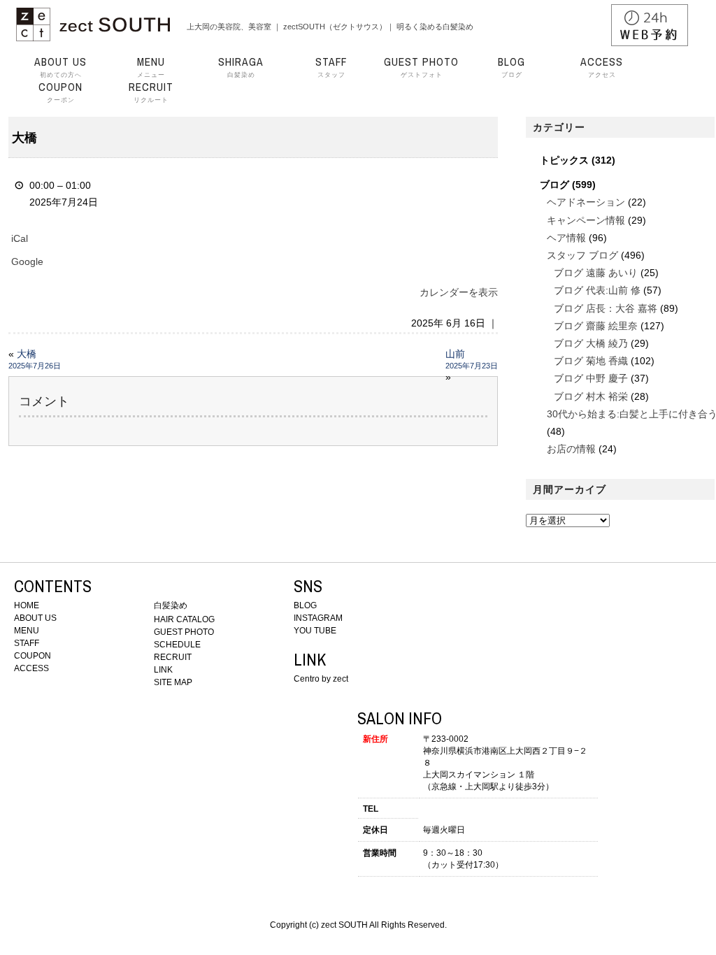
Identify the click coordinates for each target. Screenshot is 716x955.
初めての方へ (60, 67)
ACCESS (31, 668)
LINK (163, 670)
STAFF (26, 643)
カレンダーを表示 (459, 292)
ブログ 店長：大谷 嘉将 (605, 308)
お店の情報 (571, 448)
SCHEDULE (177, 644)
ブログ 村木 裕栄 (591, 396)
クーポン (60, 92)
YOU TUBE (315, 631)
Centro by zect (321, 679)
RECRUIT (173, 657)
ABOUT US (35, 618)
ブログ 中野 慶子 (591, 378)
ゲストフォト (421, 67)
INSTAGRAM (318, 618)
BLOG (305, 605)
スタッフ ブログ (582, 255)
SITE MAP (173, 682)
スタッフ (331, 67)
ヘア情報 (566, 237)
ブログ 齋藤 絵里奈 (596, 325)
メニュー (151, 67)
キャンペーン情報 (586, 220)
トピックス (564, 160)
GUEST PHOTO (184, 632)
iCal (19, 238)
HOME (26, 605)
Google (27, 261)
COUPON (32, 656)
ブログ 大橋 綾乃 (591, 343)
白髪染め (241, 67)
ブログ (511, 67)
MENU (26, 631)
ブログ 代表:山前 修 (597, 290)
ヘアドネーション (586, 202)
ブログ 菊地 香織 (591, 360)
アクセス (601, 67)
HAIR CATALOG (184, 619)
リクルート (151, 92)
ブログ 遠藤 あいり (596, 272)
